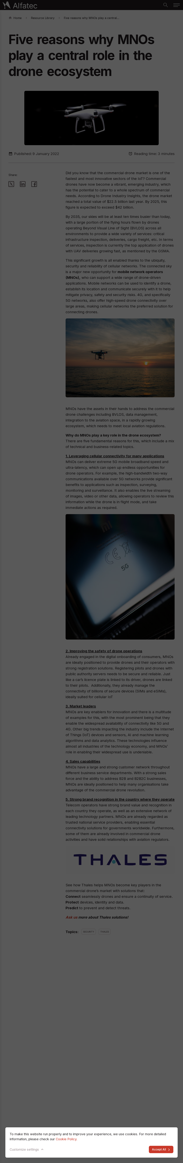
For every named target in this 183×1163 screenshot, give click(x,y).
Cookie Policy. (66, 1139)
